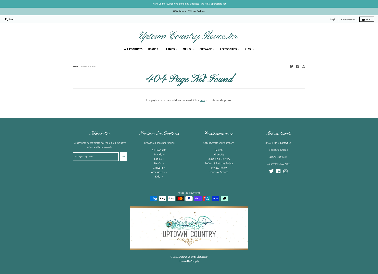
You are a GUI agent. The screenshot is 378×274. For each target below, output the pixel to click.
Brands (158, 154)
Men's (157, 163)
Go (123, 156)
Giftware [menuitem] (205, 49)
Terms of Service (218, 172)
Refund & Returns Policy (219, 163)
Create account (348, 19)
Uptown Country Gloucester (188, 36)
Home (75, 66)
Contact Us (285, 143)
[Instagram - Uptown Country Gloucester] (303, 66)
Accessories (158, 172)
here (202, 100)
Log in (333, 19)
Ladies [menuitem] (170, 49)
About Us (218, 154)
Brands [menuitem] (153, 49)
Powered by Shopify (189, 261)
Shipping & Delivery (219, 159)
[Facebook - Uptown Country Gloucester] (297, 66)
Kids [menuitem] (248, 49)
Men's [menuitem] (187, 49)
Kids (158, 176)
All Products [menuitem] (133, 49)
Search (219, 150)
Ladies (158, 159)
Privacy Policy (219, 167)
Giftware (158, 167)
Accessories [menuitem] (228, 49)
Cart (368, 19)
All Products (159, 150)
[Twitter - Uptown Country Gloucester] (291, 66)
